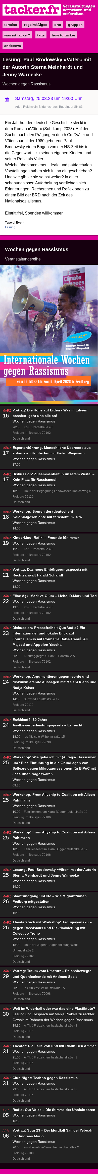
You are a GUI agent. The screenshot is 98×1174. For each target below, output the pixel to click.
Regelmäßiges (35, 25)
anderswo (12, 46)
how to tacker (63, 35)
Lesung (10, 227)
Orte (57, 25)
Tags (41, 35)
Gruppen (75, 25)
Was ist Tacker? (17, 35)
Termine (10, 25)
